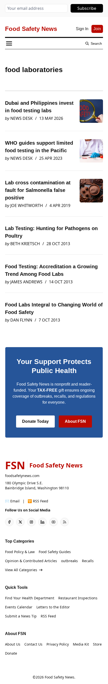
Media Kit (81, 644)
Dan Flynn (21, 320)
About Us (12, 644)
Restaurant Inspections (77, 598)
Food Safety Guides (55, 551)
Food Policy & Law (20, 551)
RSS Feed (48, 616)
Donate (11, 653)
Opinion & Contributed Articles (31, 560)
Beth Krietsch (25, 243)
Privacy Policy (57, 644)
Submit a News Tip (21, 616)
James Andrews (26, 282)
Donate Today (35, 421)
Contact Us (33, 644)
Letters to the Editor (53, 607)
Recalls (88, 560)
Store (97, 644)
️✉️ (12, 501)
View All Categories (21, 569)
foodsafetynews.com (22, 475)
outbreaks (69, 560)
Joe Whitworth (26, 205)
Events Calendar (18, 607)
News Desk (21, 118)
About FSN (75, 421)
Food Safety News (59, 677)
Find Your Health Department (29, 598)
